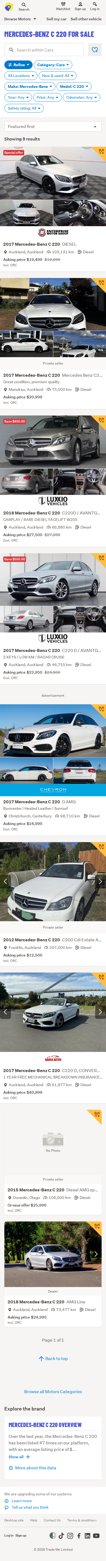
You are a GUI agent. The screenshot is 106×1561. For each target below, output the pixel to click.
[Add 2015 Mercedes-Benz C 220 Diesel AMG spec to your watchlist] (94, 1117)
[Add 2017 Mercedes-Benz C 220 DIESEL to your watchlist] (98, 154)
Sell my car (56, 18)
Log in (94, 9)
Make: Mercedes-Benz (28, 86)
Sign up (80, 9)
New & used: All (56, 75)
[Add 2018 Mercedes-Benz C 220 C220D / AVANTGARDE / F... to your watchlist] (98, 423)
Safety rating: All (22, 108)
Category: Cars (51, 65)
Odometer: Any (79, 97)
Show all (16, 1456)
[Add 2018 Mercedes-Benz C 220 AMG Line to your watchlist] (94, 1229)
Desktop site (14, 1520)
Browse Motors (18, 18)
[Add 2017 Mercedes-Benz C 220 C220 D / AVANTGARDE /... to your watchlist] (98, 560)
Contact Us (52, 1520)
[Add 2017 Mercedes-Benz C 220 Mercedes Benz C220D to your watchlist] (98, 285)
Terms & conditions (82, 1520)
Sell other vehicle (86, 18)
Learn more (21, 1500)
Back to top (56, 1358)
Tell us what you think (30, 1507)
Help (33, 1520)
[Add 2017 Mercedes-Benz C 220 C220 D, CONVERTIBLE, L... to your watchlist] (98, 980)
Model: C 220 (72, 86)
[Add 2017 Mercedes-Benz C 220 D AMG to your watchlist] (98, 711)
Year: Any (16, 97)
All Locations (19, 75)
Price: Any (46, 97)
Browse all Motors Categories (53, 1391)
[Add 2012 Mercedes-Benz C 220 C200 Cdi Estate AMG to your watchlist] (98, 849)
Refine (19, 65)
